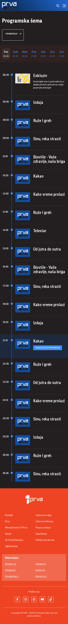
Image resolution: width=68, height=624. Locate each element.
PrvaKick (41, 564)
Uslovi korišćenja (44, 521)
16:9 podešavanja (14, 540)
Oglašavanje (11, 546)
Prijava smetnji (43, 527)
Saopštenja (41, 534)
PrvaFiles (41, 577)
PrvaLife (40, 570)
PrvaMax (10, 570)
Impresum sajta (43, 515)
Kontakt (9, 515)
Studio (8, 534)
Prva (7, 521)
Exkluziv (40, 76)
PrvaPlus (10, 564)
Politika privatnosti (45, 540)
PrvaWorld (11, 577)
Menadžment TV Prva (16, 527)
